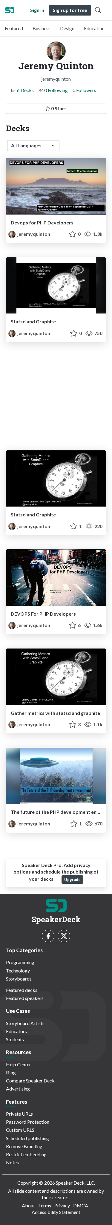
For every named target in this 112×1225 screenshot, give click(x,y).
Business (41, 28)
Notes (12, 1162)
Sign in (37, 10)
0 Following (56, 90)
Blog (11, 1072)
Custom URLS (20, 1130)
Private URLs (19, 1114)
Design (67, 28)
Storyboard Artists (25, 1023)
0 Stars (58, 108)
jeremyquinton (33, 234)
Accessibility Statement (56, 1212)
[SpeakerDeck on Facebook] (48, 936)
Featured (14, 28)
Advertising (18, 1088)
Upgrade (72, 879)
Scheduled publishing (27, 1138)
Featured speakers (25, 998)
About (28, 1205)
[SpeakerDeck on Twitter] (64, 936)
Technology (18, 970)
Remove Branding (24, 1146)
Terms (44, 1205)
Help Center (18, 1064)
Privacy (62, 1205)
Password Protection (27, 1122)
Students (15, 1039)
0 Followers (84, 90)
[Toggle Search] (98, 10)
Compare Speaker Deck (30, 1080)
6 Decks (25, 90)
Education (94, 28)
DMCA (80, 1205)
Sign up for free (70, 10)
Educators (16, 1031)
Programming (20, 962)
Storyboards (19, 978)
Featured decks (21, 990)
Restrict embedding (26, 1154)
